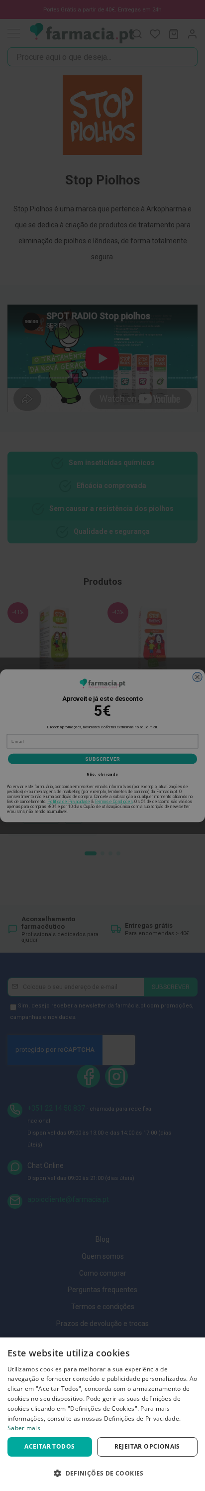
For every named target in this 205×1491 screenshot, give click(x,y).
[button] (102, 1473)
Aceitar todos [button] (49, 1446)
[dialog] (102, 1414)
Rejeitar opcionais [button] (147, 1446)
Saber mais (23, 1428)
